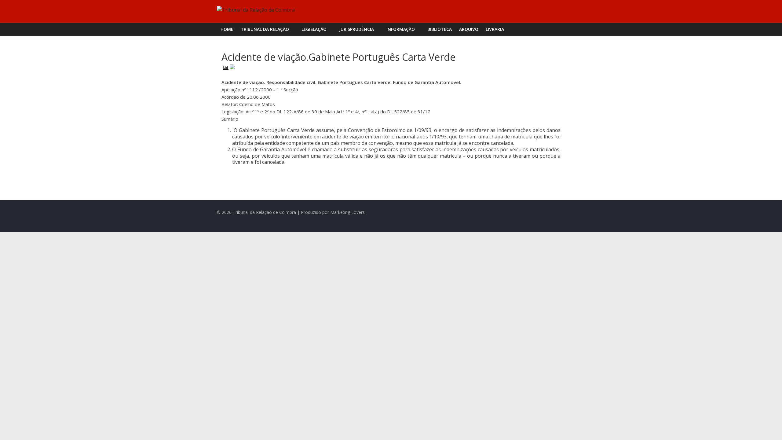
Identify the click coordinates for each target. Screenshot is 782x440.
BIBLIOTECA (439, 29)
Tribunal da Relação (265, 29)
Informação (400, 29)
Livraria (495, 29)
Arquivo (468, 29)
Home (227, 29)
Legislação (314, 29)
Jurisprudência (356, 29)
